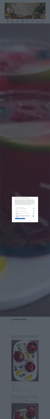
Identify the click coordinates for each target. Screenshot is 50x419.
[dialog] (25, 209)
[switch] (33, 208)
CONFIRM (20, 218)
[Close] (36, 198)
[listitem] (25, 207)
